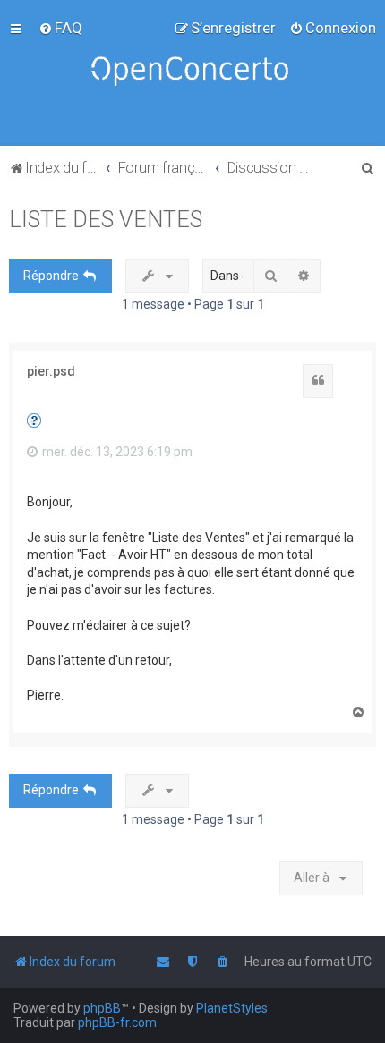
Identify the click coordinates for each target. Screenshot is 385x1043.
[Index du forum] (192, 73)
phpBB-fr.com (117, 1022)
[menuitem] (60, 27)
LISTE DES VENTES (105, 220)
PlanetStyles (232, 1008)
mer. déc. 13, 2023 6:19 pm (115, 452)
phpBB (102, 1008)
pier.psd (51, 371)
